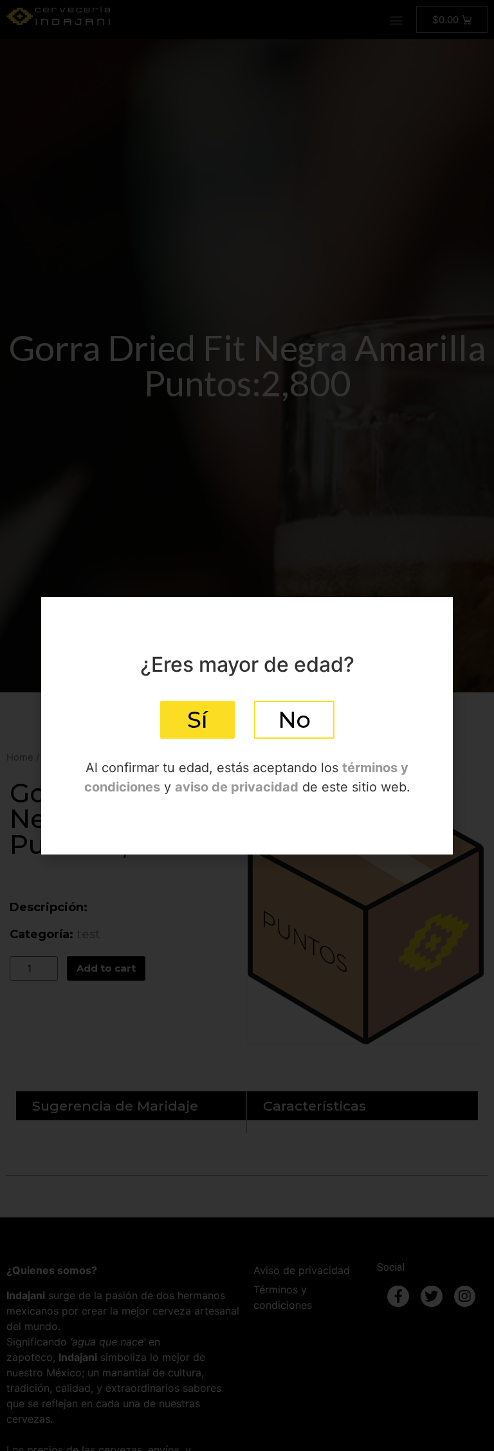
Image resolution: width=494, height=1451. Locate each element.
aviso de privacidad (236, 787)
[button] (197, 720)
